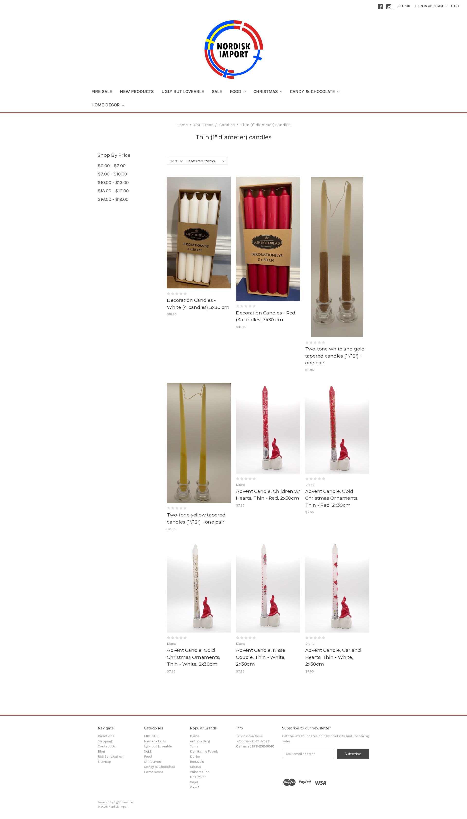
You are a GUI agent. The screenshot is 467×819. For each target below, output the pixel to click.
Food (236, 91)
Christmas (266, 91)
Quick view (199, 228)
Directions (106, 736)
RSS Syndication (110, 757)
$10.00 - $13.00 (113, 182)
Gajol (194, 782)
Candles (227, 124)
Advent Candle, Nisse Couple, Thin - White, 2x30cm (260, 657)
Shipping (105, 741)
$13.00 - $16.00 (113, 190)
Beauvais (197, 762)
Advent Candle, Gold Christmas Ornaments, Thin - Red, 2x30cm (332, 498)
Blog (101, 751)
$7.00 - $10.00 (112, 174)
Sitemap (104, 762)
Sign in (421, 6)
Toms (194, 746)
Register (440, 6)
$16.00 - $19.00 (113, 199)
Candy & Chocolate (313, 91)
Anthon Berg (200, 741)
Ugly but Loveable (183, 91)
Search (404, 6)
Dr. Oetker (198, 777)
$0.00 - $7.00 (112, 165)
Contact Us (107, 746)
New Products (137, 91)
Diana (194, 736)
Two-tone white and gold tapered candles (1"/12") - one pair (335, 356)
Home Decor (106, 105)
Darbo (195, 757)
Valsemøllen (199, 772)
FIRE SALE (101, 91)
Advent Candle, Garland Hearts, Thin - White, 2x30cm (333, 657)
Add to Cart (199, 236)
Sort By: (177, 160)
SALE (217, 91)
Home (182, 124)
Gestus (195, 767)
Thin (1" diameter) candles (265, 124)
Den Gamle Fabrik (204, 751)
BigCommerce (123, 802)
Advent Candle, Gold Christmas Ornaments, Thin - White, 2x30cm (193, 657)
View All (195, 787)
